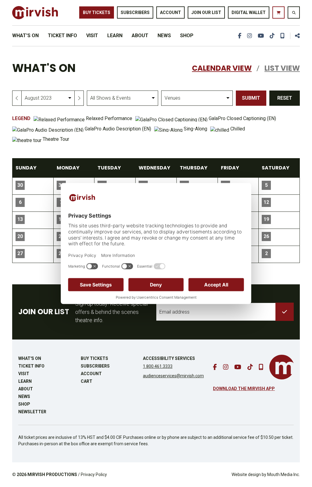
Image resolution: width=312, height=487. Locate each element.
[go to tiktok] (272, 36)
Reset (284, 98)
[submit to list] (284, 312)
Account (170, 12)
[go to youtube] (261, 36)
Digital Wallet (249, 12)
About (140, 35)
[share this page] (295, 36)
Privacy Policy (94, 474)
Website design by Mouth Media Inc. (266, 474)
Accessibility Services (169, 358)
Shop (186, 35)
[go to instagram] (249, 36)
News (164, 35)
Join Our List (206, 12)
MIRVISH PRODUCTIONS (52, 474)
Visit (92, 35)
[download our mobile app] (282, 36)
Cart (86, 381)
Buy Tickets (96, 12)
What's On (25, 35)
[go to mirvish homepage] (281, 367)
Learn (114, 35)
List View (282, 68)
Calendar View (222, 68)
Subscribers (135, 12)
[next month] (78, 98)
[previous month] (17, 98)
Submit (251, 98)
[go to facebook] (239, 36)
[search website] (294, 12)
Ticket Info (62, 35)
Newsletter (32, 411)
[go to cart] (278, 12)
